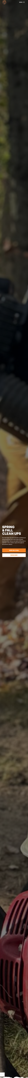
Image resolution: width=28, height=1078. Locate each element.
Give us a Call (14, 550)
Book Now (14, 555)
